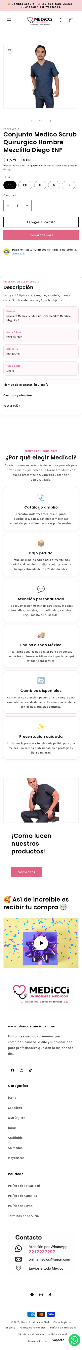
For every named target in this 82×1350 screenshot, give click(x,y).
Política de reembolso (33, 1327)
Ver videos (26, 872)
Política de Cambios (22, 1196)
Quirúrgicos (16, 1118)
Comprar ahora (41, 235)
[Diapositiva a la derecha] (50, 121)
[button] (9, 20)
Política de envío (58, 1334)
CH (25, 185)
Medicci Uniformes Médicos (37, 1322)
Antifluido (15, 1138)
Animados (15, 1148)
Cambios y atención (17, 395)
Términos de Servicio (23, 1216)
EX (69, 185)
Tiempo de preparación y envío (25, 384)
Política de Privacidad (24, 1186)
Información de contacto (43, 1341)
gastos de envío (40, 165)
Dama (12, 1097)
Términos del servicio (31, 1334)
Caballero (15, 1108)
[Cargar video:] (41, 943)
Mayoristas (16, 1158)
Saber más (18, 253)
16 (10, 185)
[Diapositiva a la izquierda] (31, 121)
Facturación (11, 405)
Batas (12, 1128)
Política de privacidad (63, 1327)
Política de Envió (20, 1206)
